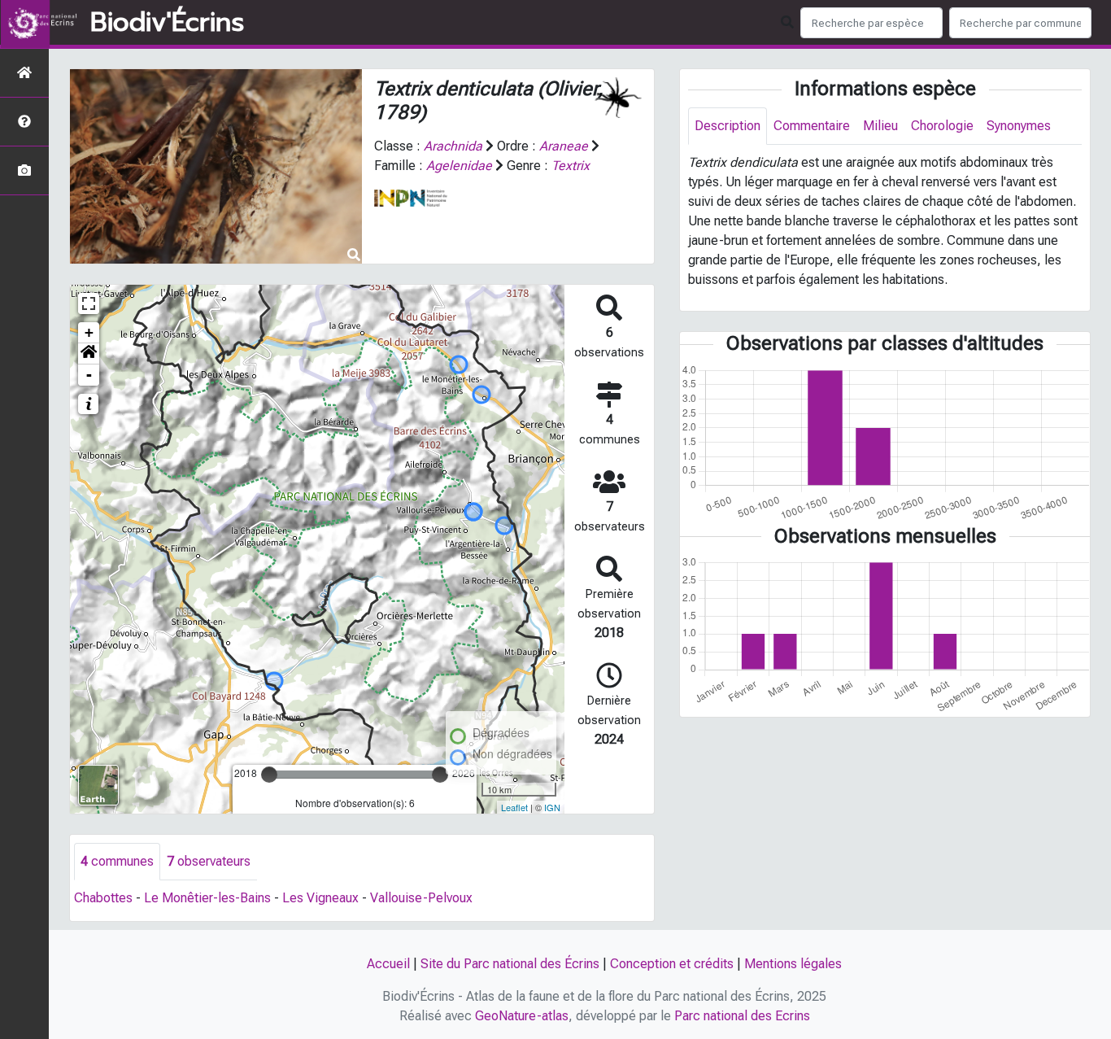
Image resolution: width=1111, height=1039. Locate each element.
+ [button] (89, 332)
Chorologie (942, 125)
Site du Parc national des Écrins (509, 963)
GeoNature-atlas (522, 1016)
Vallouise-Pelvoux (421, 898)
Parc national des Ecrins (742, 1016)
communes (117, 861)
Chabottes (103, 898)
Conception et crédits (672, 963)
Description (727, 125)
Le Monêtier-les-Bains (207, 898)
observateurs (209, 861)
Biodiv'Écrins (167, 23)
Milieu (880, 125)
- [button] (89, 374)
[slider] (269, 774)
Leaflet (514, 807)
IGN (552, 807)
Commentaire (811, 125)
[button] (88, 354)
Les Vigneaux (320, 898)
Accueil (388, 963)
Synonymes (1019, 125)
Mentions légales (793, 963)
